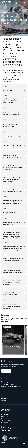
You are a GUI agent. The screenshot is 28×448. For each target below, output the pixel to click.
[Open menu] (25, 3)
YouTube (3, 400)
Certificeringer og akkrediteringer (10, 386)
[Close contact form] (23, 438)
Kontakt (3, 396)
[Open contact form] (24, 444)
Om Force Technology (7, 384)
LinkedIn (3, 398)
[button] (13, 438)
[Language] (16, 3)
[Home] (6, 3)
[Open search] (20, 3)
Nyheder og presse (6, 382)
